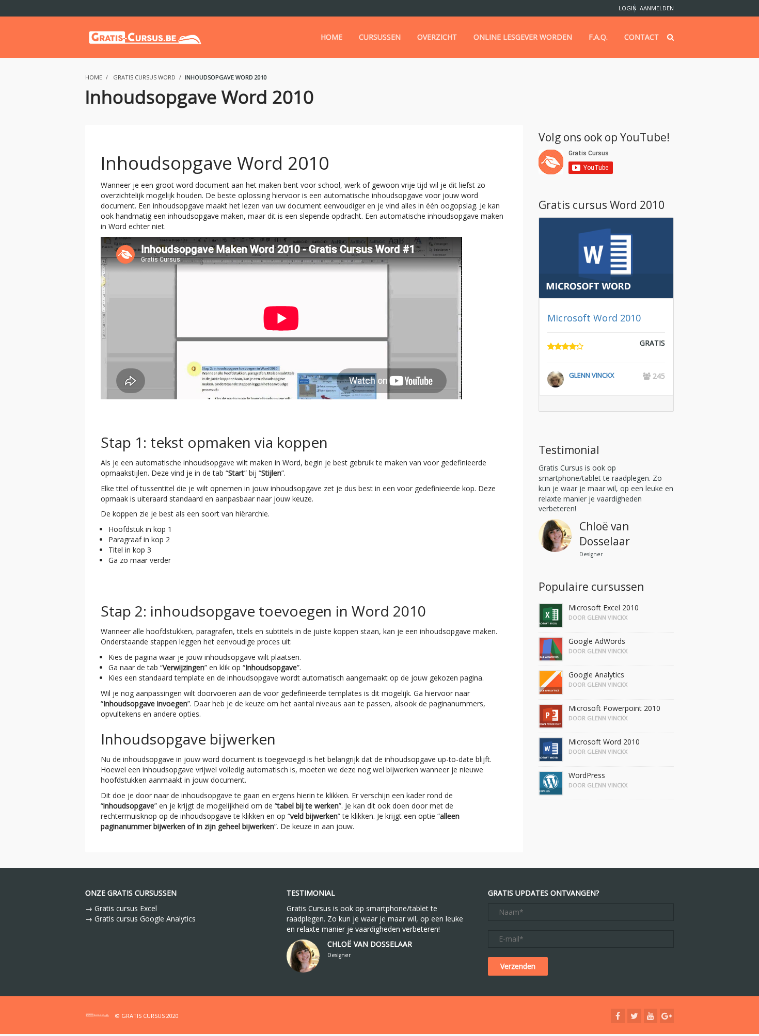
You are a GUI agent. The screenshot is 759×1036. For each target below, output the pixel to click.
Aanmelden (657, 8)
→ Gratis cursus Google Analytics (140, 919)
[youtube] (650, 1016)
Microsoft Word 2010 (594, 318)
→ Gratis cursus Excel (121, 908)
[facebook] (618, 1016)
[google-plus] (667, 1016)
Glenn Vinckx (591, 375)
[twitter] (634, 1016)
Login (624, 8)
